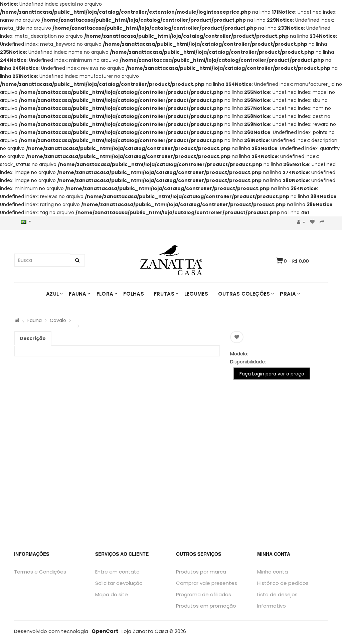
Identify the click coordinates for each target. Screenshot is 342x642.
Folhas (133, 293)
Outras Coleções (244, 293)
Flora (105, 293)
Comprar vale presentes (206, 583)
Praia (288, 293)
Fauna (78, 293)
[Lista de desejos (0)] (312, 222)
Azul (52, 293)
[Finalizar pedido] (322, 222)
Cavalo (58, 320)
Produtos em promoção (206, 605)
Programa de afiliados (203, 594)
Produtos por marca (201, 571)
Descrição (33, 338)
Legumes (196, 293)
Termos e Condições (40, 571)
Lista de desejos (277, 594)
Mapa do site (111, 594)
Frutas (164, 293)
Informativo (271, 605)
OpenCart (105, 631)
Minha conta (272, 571)
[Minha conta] (301, 222)
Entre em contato (117, 571)
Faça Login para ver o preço (271, 373)
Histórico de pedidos (283, 583)
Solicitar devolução (119, 583)
